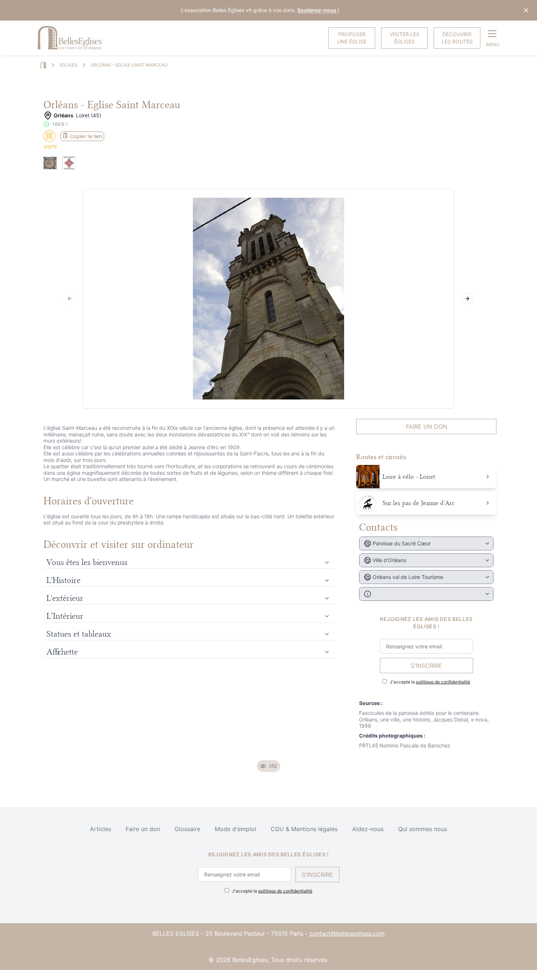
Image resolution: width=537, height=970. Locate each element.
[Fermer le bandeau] (526, 10)
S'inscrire (426, 665)
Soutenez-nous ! (318, 10)
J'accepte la (430, 682)
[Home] (43, 65)
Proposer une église (351, 38)
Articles (100, 829)
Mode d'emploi (235, 829)
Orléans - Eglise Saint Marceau (129, 65)
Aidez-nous (368, 829)
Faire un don (426, 426)
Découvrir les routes (457, 38)
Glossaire (187, 829)
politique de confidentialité (443, 682)
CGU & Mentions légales (304, 829)
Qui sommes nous (422, 829)
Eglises (68, 65)
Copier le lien (86, 136)
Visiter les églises (404, 38)
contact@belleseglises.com (347, 933)
